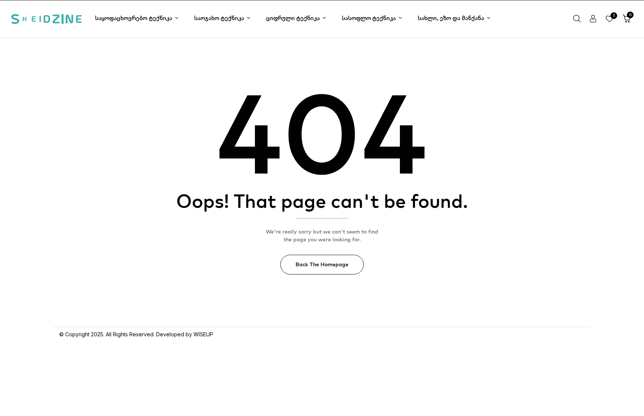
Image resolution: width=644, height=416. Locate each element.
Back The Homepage (322, 264)
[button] (627, 19)
